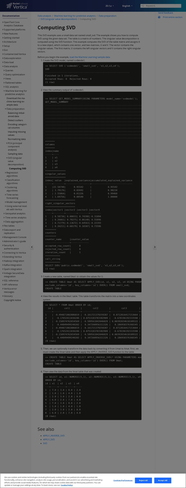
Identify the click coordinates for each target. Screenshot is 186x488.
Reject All (143, 480)
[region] (93, 480)
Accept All (162, 480)
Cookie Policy (67, 485)
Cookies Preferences (122, 480)
